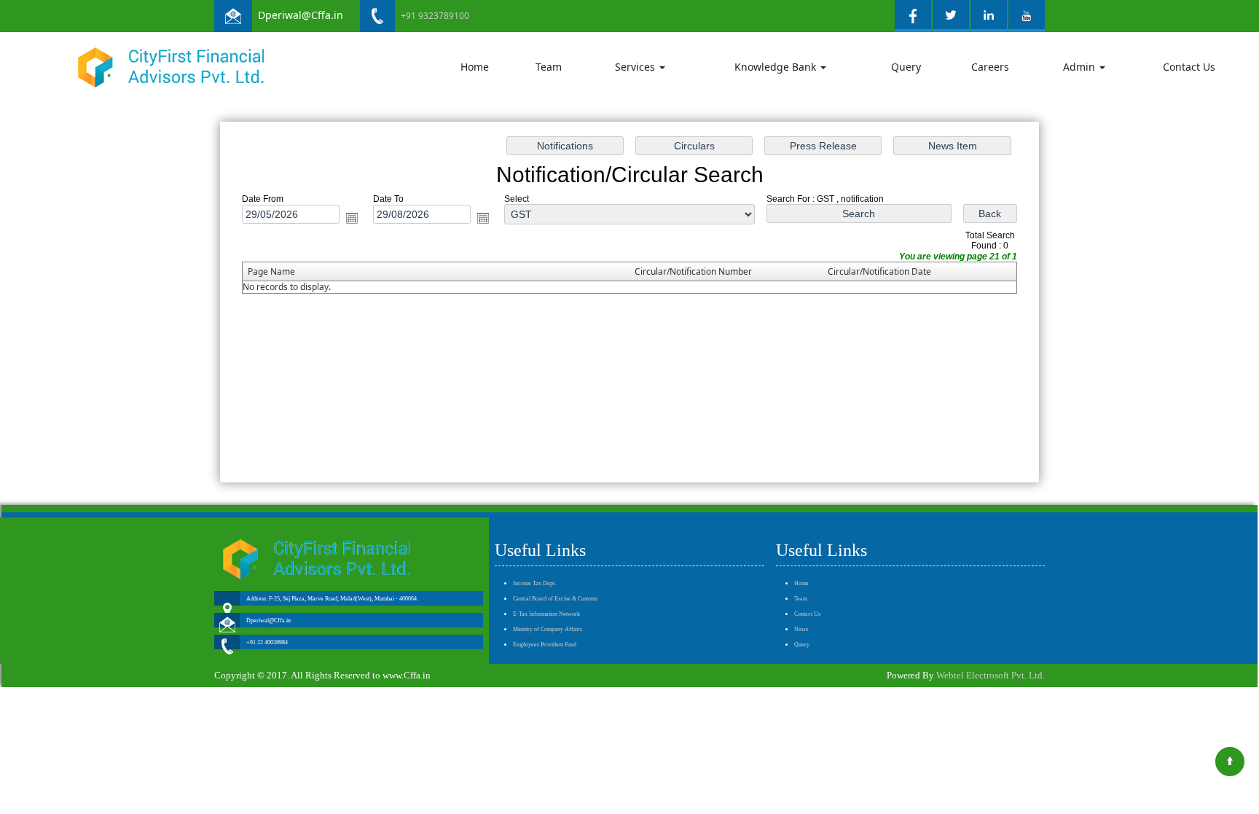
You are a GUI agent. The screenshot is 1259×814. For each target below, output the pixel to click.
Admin (1080, 67)
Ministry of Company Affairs (547, 629)
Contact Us (1189, 67)
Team (549, 67)
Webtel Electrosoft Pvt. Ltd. (990, 675)
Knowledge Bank (776, 67)
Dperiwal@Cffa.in (300, 15)
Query (906, 67)
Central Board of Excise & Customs (555, 598)
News (801, 629)
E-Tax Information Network (546, 613)
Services (636, 67)
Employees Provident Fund (544, 644)
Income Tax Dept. (534, 583)
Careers (990, 67)
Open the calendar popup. (352, 218)
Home (474, 67)
